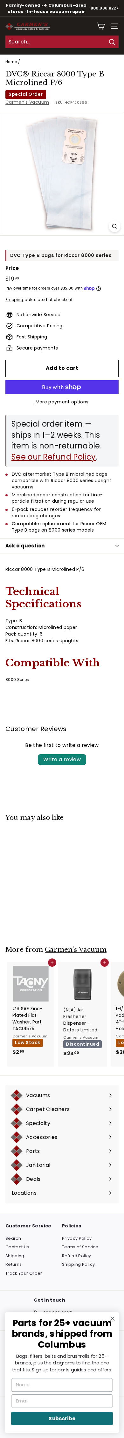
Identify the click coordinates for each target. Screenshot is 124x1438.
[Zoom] (115, 226)
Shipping (14, 299)
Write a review (62, 759)
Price (12, 268)
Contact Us (17, 1247)
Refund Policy (76, 1256)
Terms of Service (80, 1247)
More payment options (62, 402)
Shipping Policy (78, 1264)
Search (13, 1238)
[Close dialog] (112, 1318)
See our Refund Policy (53, 457)
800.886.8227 (105, 8)
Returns (13, 1264)
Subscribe (62, 1418)
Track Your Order (23, 1273)
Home (11, 61)
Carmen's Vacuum (27, 102)
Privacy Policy (77, 1238)
